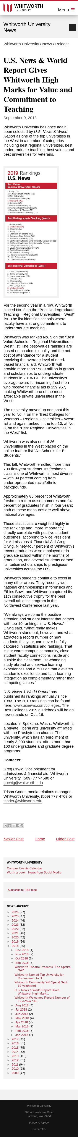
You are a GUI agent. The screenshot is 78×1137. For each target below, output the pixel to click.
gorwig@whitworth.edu (23, 783)
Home (40, 839)
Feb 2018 (22, 1030)
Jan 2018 (21, 1035)
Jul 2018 (21, 1009)
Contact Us (39, 1129)
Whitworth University (21, 44)
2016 (15, 1043)
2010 (15, 1068)
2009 (15, 1073)
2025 (15, 916)
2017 (15, 1039)
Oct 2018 (21, 958)
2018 (15, 946)
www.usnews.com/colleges (36, 705)
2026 (15, 912)
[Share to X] (13, 825)
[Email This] (5, 825)
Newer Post (13, 839)
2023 (15, 924)
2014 (15, 1051)
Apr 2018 (21, 1022)
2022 (15, 929)
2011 (15, 1064)
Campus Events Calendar (24, 868)
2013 (15, 1056)
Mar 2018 (22, 1026)
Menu (64, 9)
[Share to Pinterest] (22, 825)
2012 (15, 1060)
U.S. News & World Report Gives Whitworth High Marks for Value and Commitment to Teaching (37, 84)
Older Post (65, 839)
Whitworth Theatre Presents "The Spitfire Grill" (43, 968)
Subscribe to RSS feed (22, 889)
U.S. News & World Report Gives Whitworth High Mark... (37, 991)
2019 (15, 941)
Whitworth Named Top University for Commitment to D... (39, 976)
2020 (15, 937)
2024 (15, 920)
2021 (15, 933)
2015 (15, 1047)
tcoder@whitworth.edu (22, 801)
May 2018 (22, 1018)
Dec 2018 (22, 950)
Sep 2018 (22, 962)
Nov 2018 (22, 954)
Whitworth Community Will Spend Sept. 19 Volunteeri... (41, 983)
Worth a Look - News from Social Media (34, 872)
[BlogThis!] (9, 825)
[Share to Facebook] (18, 825)
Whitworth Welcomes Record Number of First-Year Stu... (42, 999)
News (47, 44)
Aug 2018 (22, 1005)
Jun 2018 (21, 1014)
